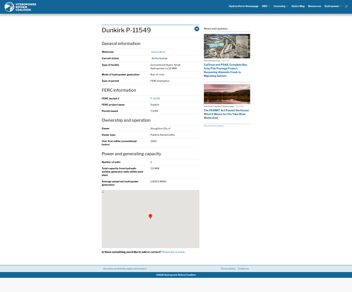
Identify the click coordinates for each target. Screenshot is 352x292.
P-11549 (155, 98)
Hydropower (331, 6)
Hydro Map (298, 6)
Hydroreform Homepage (243, 6)
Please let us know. (173, 252)
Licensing (279, 6)
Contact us (243, 268)
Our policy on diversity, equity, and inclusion (125, 268)
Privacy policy (228, 268)
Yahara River (157, 52)
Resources (314, 6)
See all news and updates (214, 126)
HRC (264, 6)
